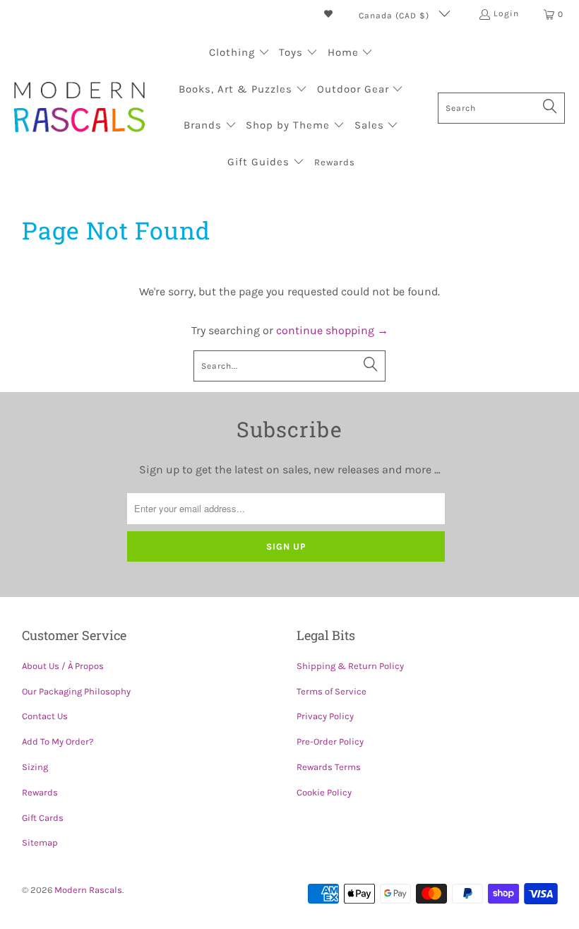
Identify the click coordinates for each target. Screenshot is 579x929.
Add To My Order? (57, 741)
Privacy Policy (325, 716)
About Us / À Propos (63, 666)
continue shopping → (332, 330)
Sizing (35, 767)
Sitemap (40, 842)
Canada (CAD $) (395, 15)
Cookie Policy (324, 792)
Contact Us (45, 716)
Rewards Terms (329, 767)
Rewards (40, 792)
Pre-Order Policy (330, 741)
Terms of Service (331, 691)
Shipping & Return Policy (350, 666)
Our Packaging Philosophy (76, 691)
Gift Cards (43, 817)
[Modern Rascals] (79, 108)
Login (506, 13)
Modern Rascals (88, 889)
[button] (239, 53)
